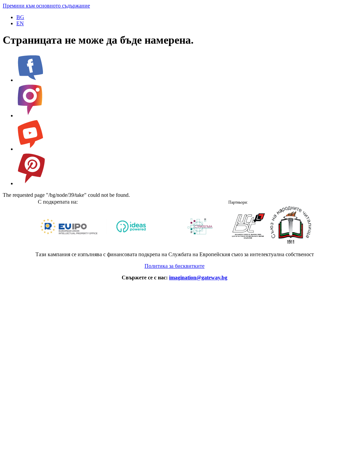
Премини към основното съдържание (46, 6)
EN (20, 23)
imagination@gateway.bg (198, 277)
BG (20, 17)
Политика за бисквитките (174, 266)
